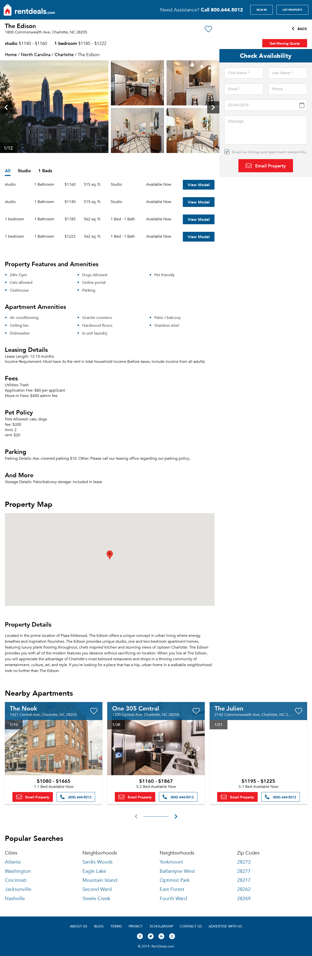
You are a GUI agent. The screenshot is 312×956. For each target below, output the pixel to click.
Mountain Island (99, 880)
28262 (244, 889)
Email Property (270, 165)
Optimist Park (175, 880)
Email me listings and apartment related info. (269, 151)
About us (78, 926)
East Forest (172, 889)
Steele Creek (96, 898)
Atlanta (12, 862)
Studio (24, 171)
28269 (244, 898)
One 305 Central (135, 708)
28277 (244, 871)
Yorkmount (171, 862)
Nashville (15, 898)
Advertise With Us (225, 926)
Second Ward (97, 889)
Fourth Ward (173, 898)
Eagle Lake (94, 871)
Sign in (261, 10)
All (7, 171)
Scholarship (161, 926)
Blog (99, 926)
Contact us (191, 926)
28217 (244, 880)
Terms (116, 926)
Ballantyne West (177, 871)
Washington (18, 871)
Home (11, 54)
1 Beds (45, 171)
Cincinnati (16, 880)
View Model (199, 184)
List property (292, 10)
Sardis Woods (97, 862)
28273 (244, 862)
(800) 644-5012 (79, 797)
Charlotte (64, 54)
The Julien (228, 708)
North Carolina (35, 54)
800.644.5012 (222, 10)
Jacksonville (18, 889)
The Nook (23, 708)
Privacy (136, 926)
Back (302, 28)
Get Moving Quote (285, 43)
